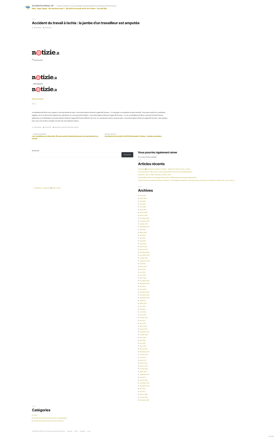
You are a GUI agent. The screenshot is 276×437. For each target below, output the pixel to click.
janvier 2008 (143, 394)
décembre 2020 (144, 332)
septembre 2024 (145, 261)
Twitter (76, 431)
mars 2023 (143, 289)
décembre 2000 (144, 400)
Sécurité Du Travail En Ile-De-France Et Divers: (66, 127)
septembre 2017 (145, 374)
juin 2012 (143, 389)
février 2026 (143, 212)
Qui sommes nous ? (56, 8)
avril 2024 (143, 275)
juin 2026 (143, 201)
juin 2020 (143, 340)
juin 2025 (143, 235)
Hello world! (56, 188)
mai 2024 (142, 272)
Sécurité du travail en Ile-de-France (81, 8)
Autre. (35, 415)
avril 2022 (143, 312)
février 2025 (143, 247)
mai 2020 (142, 343)
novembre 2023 (144, 281)
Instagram (82, 431)
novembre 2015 (144, 383)
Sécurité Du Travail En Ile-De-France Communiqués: (50, 418)
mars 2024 (143, 278)
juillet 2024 (143, 267)
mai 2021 (142, 320)
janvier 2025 (143, 249)
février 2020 (143, 349)
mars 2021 (143, 323)
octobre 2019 (144, 355)
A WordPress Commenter (41, 188)
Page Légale (42, 8)
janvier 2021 (143, 329)
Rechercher (35, 151)
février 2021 (143, 326)
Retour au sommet (37, 99)
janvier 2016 (143, 380)
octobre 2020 (144, 335)
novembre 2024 (144, 255)
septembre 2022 (145, 298)
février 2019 (143, 363)
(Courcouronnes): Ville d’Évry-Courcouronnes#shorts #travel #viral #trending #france (165, 172)
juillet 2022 (143, 303)
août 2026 (143, 195)
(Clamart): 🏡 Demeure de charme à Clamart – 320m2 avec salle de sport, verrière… (165, 169)
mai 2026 (142, 204)
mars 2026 (143, 210)
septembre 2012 (145, 386)
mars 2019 (143, 360)
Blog (34, 8)
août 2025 (143, 230)
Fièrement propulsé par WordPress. (55, 431)
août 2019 (143, 357)
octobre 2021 (144, 318)
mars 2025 (143, 244)
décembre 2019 (144, 352)
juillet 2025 (143, 232)
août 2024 (143, 264)
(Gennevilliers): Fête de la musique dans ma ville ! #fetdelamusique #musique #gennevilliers (167, 177)
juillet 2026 (143, 198)
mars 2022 (143, 315)
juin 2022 (143, 306)
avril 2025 (143, 241)
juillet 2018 (143, 372)
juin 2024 (143, 269)
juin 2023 (143, 286)
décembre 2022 (144, 292)
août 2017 (143, 377)
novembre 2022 (144, 295)
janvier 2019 (143, 366)
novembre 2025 (144, 221)
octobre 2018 (144, 369)
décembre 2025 (144, 218)
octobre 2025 (144, 224)
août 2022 (143, 301)
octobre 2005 (144, 397)
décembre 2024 (144, 252)
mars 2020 (143, 346)
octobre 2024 (144, 258)
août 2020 (143, 338)
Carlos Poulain (37, 27)
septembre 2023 (145, 284)
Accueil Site (102, 8)
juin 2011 (142, 392)
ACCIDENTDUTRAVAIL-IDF (43, 6)
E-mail (88, 431)
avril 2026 (143, 207)
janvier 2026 (143, 215)
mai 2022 (142, 309)
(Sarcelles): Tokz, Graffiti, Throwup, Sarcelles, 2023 (154, 175)
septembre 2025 (145, 227)
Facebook (69, 431)
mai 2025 (142, 238)
